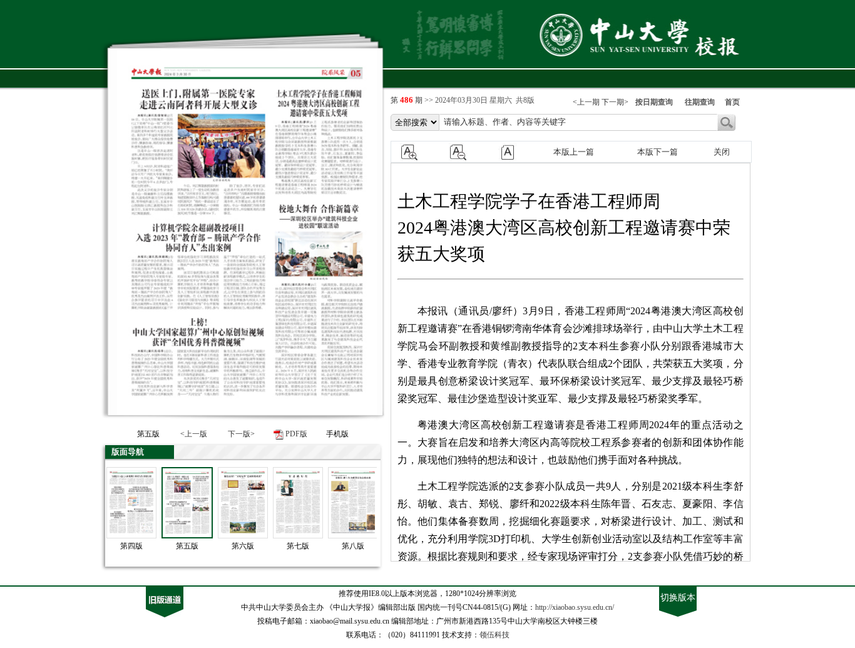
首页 (732, 102)
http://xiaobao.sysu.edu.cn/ (574, 607)
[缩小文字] (464, 151)
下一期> (615, 102)
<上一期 (586, 102)
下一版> (241, 433)
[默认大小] (514, 151)
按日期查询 (654, 102)
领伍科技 (494, 634)
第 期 (407, 100)
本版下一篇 (657, 152)
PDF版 (296, 433)
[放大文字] (415, 151)
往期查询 (700, 102)
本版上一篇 (573, 152)
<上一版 (193, 433)
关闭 (722, 152)
